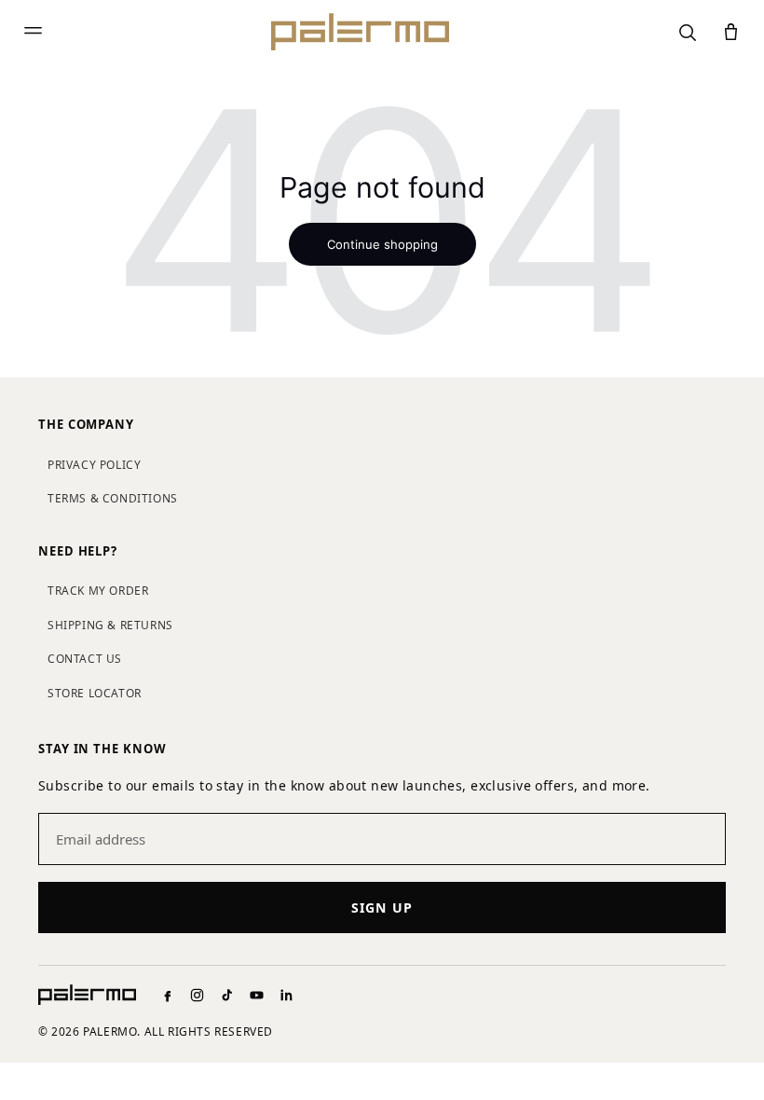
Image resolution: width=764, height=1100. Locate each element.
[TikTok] (227, 995)
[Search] (687, 32)
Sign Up (382, 907)
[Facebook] (167, 995)
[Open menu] (33, 32)
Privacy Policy (94, 465)
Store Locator (95, 693)
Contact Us (85, 659)
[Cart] (730, 32)
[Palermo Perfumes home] (360, 31)
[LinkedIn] (286, 995)
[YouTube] (257, 995)
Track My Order (98, 590)
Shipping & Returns (110, 625)
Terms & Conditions (113, 498)
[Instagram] (197, 995)
